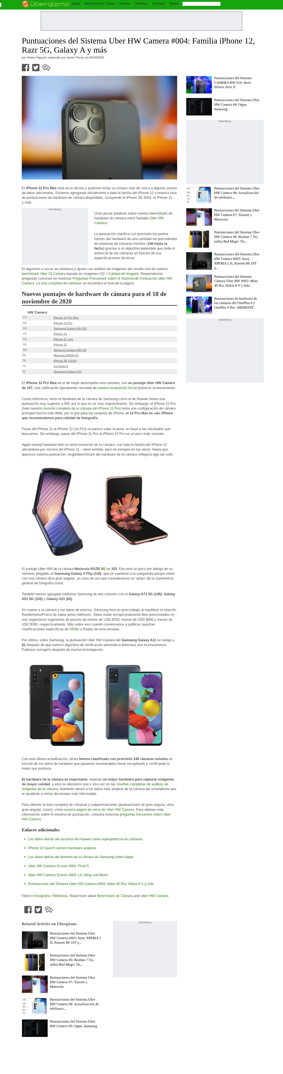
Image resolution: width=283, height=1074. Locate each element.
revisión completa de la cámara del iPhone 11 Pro (81, 408)
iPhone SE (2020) (65, 360)
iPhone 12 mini (63, 339)
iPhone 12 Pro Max (66, 317)
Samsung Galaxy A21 (68, 371)
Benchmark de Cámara (100, 3)
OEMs (74, 629)
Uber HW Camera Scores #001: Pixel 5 (58, 866)
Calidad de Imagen (123, 273)
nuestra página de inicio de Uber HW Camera (99, 809)
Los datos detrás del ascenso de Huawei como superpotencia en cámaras (85, 839)
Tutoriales (158, 3)
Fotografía (42, 896)
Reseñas (124, 3)
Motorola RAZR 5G (66, 355)
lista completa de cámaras (61, 283)
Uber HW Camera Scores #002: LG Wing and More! (68, 875)
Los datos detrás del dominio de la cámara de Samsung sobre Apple (80, 857)
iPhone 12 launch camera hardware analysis (62, 848)
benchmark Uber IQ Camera (43, 273)
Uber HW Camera (154, 896)
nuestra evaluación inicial (117, 388)
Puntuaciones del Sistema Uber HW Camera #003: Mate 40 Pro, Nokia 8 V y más (91, 884)
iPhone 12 (60, 334)
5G (103, 569)
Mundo (174, 3)
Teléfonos (141, 3)
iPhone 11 (60, 344)
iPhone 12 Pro (63, 323)
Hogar (76, 3)
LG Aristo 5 (61, 366)
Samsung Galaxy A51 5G (70, 328)
